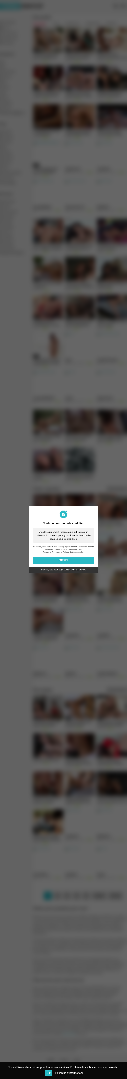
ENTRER (63, 560)
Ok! (48, 1073)
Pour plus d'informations (69, 1073)
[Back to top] (115, 1069)
